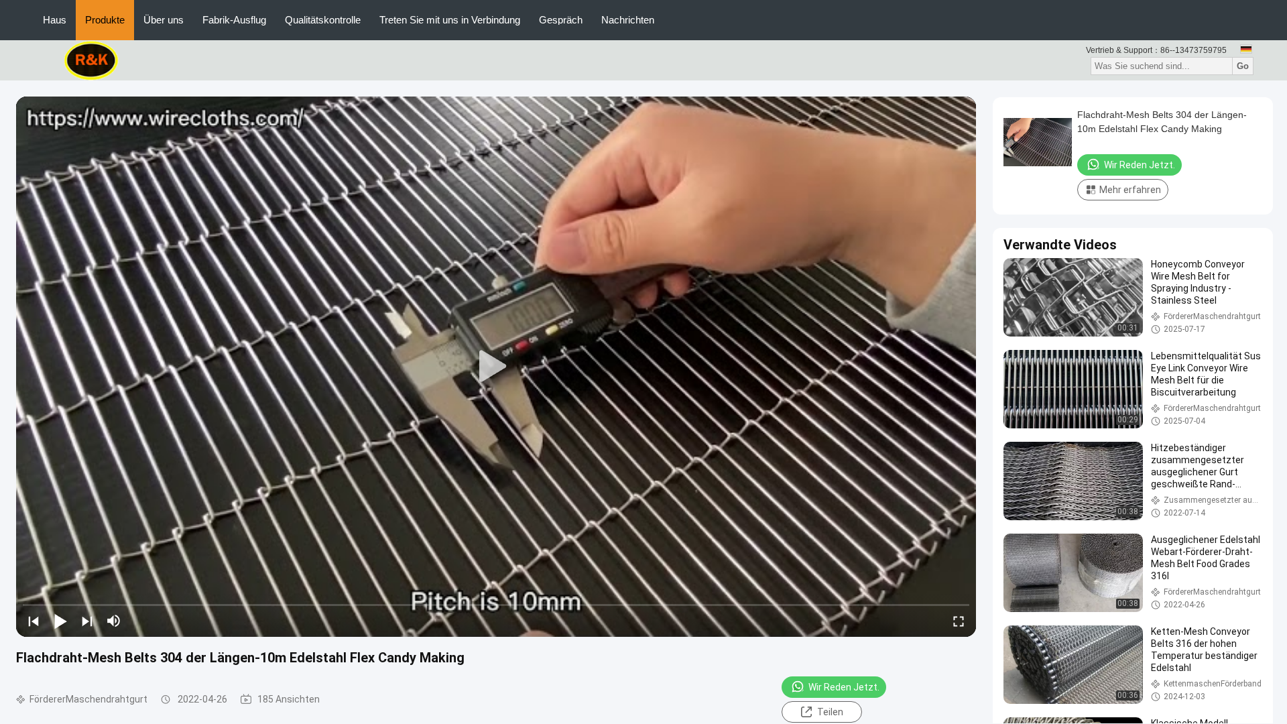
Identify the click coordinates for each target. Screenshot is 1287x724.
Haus (54, 19)
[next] (87, 621)
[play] (496, 366)
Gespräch (561, 20)
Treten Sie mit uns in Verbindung (449, 19)
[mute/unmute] (114, 621)
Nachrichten (627, 19)
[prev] (33, 621)
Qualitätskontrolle (323, 19)
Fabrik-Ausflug (234, 19)
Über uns (163, 19)
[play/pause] (60, 621)
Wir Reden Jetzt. (843, 687)
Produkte (105, 19)
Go (1243, 66)
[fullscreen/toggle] (958, 621)
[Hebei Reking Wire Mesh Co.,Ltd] (91, 59)
